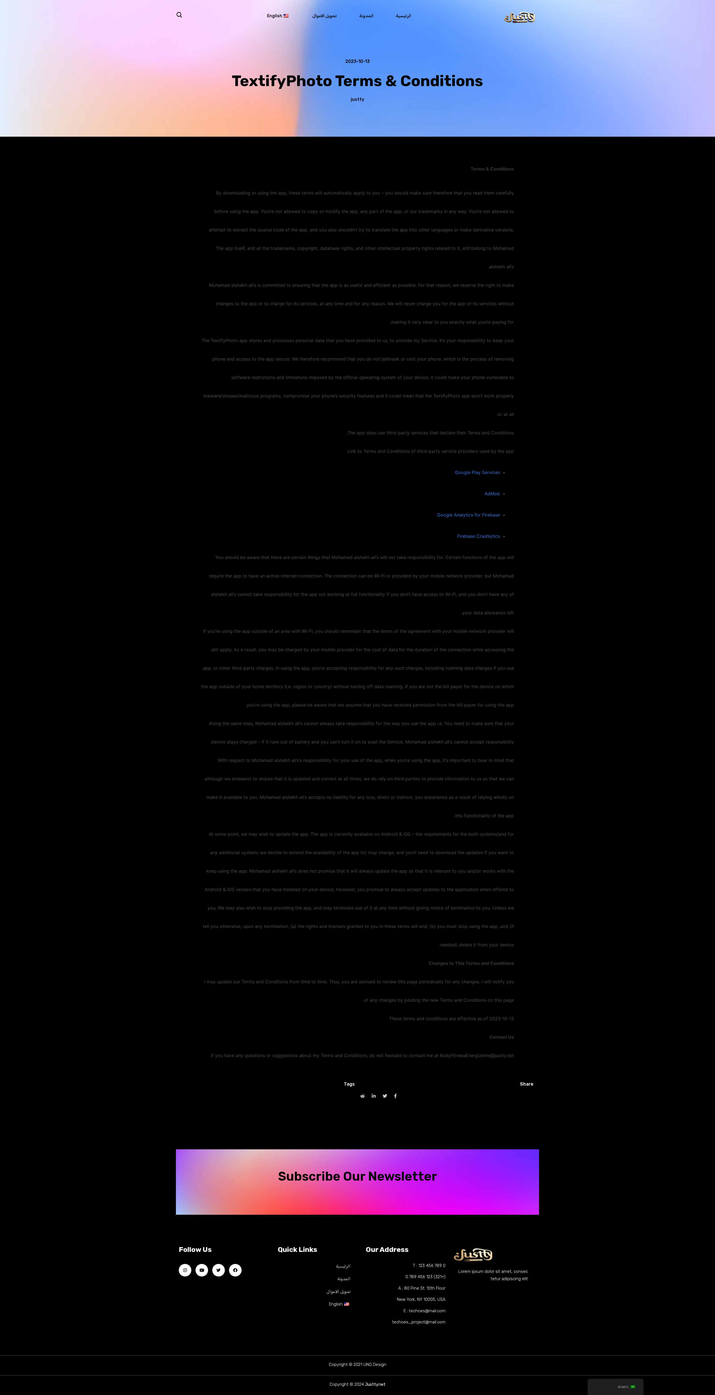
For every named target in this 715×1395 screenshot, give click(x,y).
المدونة (366, 17)
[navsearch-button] (179, 15)
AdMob (492, 493)
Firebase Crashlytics (478, 536)
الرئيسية (403, 17)
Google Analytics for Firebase (468, 515)
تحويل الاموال (324, 17)
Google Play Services (477, 472)
